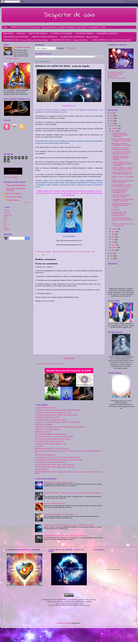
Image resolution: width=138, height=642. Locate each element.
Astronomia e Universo (13, 193)
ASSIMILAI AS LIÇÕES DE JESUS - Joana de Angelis (122, 224)
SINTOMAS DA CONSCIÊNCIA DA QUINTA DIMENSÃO (122, 181)
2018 (112, 115)
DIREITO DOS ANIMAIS (38, 34)
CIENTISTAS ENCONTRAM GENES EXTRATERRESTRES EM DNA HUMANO (60, 427)
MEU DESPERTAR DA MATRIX (45, 455)
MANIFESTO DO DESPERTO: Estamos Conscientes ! (52, 448)
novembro (115, 128)
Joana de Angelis (84, 251)
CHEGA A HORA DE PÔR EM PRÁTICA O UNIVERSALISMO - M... (122, 220)
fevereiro (115, 247)
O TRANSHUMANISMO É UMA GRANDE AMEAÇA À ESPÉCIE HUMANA (58, 460)
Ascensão (59, 251)
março (114, 245)
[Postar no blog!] (38, 254)
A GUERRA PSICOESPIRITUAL (45, 408)
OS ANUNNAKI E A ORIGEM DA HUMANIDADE (50, 462)
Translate (72, 48)
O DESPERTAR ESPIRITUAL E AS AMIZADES (59, 514)
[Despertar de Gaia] (69, 585)
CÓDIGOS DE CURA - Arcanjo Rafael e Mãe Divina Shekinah (25, 40)
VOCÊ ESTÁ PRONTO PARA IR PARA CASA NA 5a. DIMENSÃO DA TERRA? (68, 525)
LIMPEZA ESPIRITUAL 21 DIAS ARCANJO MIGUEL (111, 40)
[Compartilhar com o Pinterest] (44, 254)
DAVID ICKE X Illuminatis (43, 432)
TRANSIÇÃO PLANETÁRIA (107, 34)
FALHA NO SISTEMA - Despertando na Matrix (49, 441)
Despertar (71, 251)
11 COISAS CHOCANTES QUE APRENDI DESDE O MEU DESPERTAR (58, 410)
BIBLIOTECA (8, 34)
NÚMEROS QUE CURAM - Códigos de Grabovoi (70, 40)
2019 (112, 113)
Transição (7, 229)
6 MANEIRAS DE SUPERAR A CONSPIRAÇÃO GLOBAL (53, 412)
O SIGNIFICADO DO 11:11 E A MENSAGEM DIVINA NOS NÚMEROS (57, 457)
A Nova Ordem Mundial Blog (15, 185)
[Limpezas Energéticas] (17, 115)
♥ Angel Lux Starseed (23, 47)
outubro (114, 131)
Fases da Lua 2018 (11, 177)
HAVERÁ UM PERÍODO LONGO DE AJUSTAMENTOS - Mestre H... (122, 168)
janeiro (114, 250)
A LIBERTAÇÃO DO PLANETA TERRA (47, 417)
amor (5, 227)
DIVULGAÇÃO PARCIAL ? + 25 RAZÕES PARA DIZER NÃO (54, 436)
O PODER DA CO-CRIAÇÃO (61, 34)
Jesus (77, 251)
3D (4, 224)
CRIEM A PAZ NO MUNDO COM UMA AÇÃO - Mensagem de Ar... (122, 173)
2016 (112, 121)
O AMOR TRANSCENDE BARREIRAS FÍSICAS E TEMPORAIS (119, 135)
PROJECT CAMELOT (42, 469)
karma (93, 251)
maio (113, 239)
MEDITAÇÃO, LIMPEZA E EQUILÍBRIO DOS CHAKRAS (121, 144)
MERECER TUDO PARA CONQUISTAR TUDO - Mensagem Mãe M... (119, 214)
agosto (114, 231)
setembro (115, 229)
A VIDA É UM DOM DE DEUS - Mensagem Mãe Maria (121, 196)
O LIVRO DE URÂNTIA (84, 34)
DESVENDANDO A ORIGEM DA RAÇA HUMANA (50, 434)
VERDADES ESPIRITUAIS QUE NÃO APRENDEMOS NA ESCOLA (121, 205)
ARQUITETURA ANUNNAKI (44, 424)
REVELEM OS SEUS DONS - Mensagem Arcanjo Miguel (120, 148)
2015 (112, 123)
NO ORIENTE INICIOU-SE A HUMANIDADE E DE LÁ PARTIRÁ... (120, 158)
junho (113, 237)
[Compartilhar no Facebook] (42, 254)
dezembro (115, 126)
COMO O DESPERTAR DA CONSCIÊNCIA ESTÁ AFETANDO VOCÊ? (119, 191)
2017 (112, 118)
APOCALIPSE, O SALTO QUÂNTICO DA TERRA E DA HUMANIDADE (57, 422)
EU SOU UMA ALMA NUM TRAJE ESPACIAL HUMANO (52, 439)
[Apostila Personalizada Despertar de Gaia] (69, 400)
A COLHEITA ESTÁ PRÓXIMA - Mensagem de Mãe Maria (121, 152)
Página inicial (69, 358)
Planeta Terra (8, 215)
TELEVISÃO (115, 209)
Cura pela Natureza (12, 200)
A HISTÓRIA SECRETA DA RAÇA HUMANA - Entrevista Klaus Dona (56, 415)
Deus (5, 220)
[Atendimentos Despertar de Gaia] (121, 68)
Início (5, 27)
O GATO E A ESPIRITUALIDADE (54, 503)
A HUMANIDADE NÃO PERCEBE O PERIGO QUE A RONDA (122, 200)
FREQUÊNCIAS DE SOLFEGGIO (15, 37)
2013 (112, 256)
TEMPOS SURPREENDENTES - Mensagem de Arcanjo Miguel (121, 140)
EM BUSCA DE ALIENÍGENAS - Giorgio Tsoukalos (79, 37)
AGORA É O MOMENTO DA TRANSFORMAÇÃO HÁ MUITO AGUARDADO (122, 164)
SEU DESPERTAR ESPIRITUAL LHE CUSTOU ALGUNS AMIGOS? (65, 536)
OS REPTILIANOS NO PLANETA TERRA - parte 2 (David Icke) (55, 467)
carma (65, 251)
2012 (112, 258)
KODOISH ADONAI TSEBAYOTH (44, 37)
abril (113, 242)
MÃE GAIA (21, 34)
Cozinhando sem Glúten (14, 197)
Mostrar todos (27, 202)
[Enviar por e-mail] (36, 254)
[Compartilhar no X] (40, 254)
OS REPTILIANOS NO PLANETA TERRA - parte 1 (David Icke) (55, 465)
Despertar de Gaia (69, 15)
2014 (112, 253)
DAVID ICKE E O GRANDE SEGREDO (47, 429)
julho (113, 234)
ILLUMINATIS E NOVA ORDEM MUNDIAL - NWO (50, 444)
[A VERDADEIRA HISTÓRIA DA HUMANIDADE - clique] (24, 585)
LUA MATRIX (39, 446)
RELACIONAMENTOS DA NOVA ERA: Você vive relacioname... (121, 186)
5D (4, 222)
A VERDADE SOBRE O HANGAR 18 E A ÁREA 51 (51, 420)
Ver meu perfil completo (11, 58)
